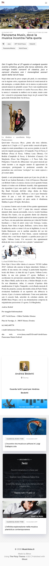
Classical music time (15, 439)
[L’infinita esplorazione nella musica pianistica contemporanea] (24, 509)
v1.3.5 (20, 556)
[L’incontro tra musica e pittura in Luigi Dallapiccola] (24, 426)
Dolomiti (32, 44)
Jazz (9, 44)
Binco (28, 554)
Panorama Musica (9, 48)
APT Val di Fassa (20, 44)
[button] (46, 3)
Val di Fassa (23, 48)
